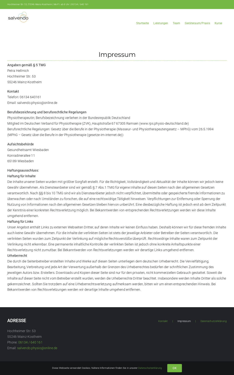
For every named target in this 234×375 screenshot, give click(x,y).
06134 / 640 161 (79, 4)
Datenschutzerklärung (214, 321)
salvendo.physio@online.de (37, 348)
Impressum (184, 321)
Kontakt (163, 321)
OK (174, 368)
